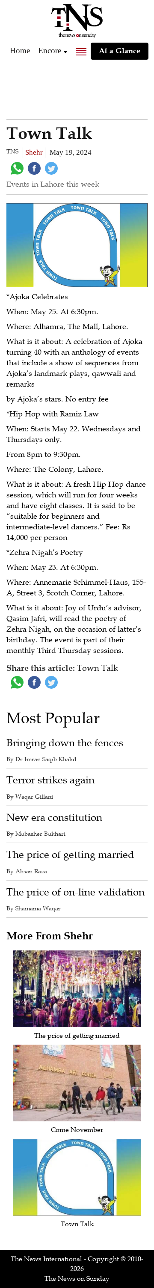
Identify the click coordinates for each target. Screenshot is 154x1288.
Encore (49, 50)
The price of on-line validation (75, 892)
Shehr (34, 152)
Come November (77, 1130)
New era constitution (54, 817)
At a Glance (119, 50)
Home (20, 50)
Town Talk (77, 1224)
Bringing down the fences (64, 743)
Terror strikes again (50, 780)
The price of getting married (70, 855)
